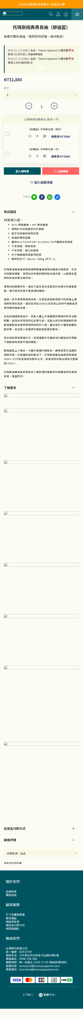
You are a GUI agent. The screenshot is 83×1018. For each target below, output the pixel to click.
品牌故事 (11, 891)
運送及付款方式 (15, 925)
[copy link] (57, 197)
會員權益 (11, 918)
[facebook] (42, 197)
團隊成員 (11, 895)
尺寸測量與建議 (15, 914)
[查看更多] (41, 69)
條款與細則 (12, 928)
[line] (34, 197)
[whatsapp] (50, 197)
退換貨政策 (12, 922)
